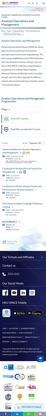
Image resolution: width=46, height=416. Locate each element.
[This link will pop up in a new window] (19, 313)
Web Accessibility (19, 342)
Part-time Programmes (33, 31)
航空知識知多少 (9, 221)
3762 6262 (13, 274)
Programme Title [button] (35, 143)
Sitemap (5, 342)
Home (3, 31)
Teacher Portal (9, 333)
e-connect (12, 242)
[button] (37, 3)
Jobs (4, 328)
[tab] (23, 151)
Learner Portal (28, 328)
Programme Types (18, 31)
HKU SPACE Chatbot (31, 407)
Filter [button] (4, 109)
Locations (13, 328)
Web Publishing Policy (12, 337)
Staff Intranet (25, 333)
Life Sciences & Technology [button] (12, 34)
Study (9, 31)
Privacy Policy (31, 337)
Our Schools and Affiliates (18, 257)
